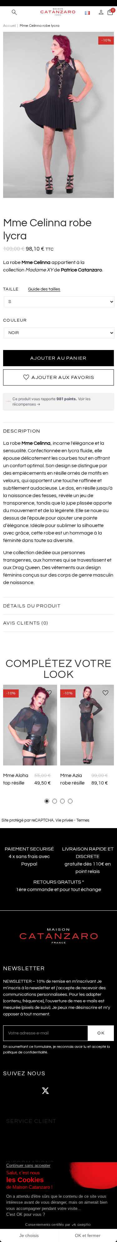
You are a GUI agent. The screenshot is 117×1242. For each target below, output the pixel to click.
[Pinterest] (79, 1090)
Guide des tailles (44, 289)
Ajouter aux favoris (58, 377)
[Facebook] (11, 1090)
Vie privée (64, 820)
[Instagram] (28, 1090)
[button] (47, 801)
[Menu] (6, 12)
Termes (82, 820)
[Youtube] (62, 1090)
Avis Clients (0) (25, 623)
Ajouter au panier (58, 358)
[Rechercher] (14, 13)
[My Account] (101, 13)
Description (21, 431)
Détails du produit (32, 605)
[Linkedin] (97, 1090)
